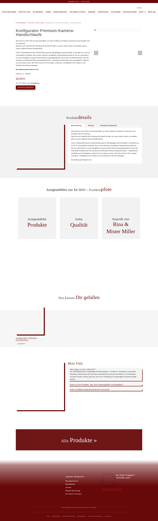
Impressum (107, 516)
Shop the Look (24, 12)
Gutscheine (116, 12)
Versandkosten (35, 83)
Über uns (152, 12)
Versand (91, 125)
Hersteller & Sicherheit (108, 125)
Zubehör (91, 12)
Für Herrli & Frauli (78, 12)
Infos (141, 12)
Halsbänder (38, 12)
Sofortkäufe (103, 12)
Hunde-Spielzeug (60, 12)
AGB (48, 516)
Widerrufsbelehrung (69, 516)
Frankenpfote (21, 23)
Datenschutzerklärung (95, 516)
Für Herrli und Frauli (36, 23)
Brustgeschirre (9, 12)
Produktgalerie (130, 12)
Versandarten (56, 516)
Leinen (48, 12)
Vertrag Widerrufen (112, 489)
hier (37, 69)
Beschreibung (76, 125)
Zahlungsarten (81, 516)
